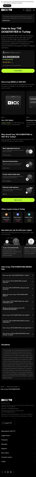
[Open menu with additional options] (34, 10)
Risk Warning (22, 374)
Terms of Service (7, 377)
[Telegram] (5, 472)
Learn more (6, 168)
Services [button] (4, 444)
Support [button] (4, 448)
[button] (23, 10)
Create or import (6, 122)
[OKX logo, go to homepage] (6, 10)
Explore (5, 194)
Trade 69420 (18, 71)
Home (2, 386)
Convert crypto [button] (6, 457)
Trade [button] (3, 461)
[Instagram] (8, 472)
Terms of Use (13, 374)
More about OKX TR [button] (8, 431)
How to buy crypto (12, 386)
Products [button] (4, 440)
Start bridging (7, 181)
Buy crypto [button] (5, 453)
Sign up (28, 10)
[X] (2, 472)
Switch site (7, 5)
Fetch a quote (7, 155)
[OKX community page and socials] (14, 472)
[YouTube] (11, 472)
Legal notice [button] (5, 435)
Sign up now (18, 200)
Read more (6, 20)
